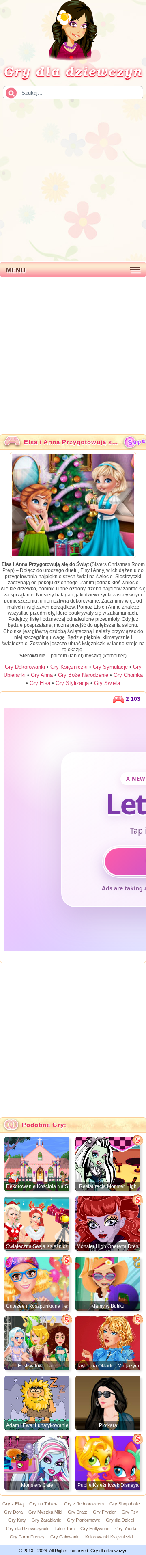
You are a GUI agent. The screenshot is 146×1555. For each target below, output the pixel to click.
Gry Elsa (40, 683)
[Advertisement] (73, 179)
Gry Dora (13, 1512)
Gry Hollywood (95, 1528)
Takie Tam (64, 1528)
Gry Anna (42, 675)
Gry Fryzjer (104, 1512)
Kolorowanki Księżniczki (109, 1536)
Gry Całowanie (64, 1536)
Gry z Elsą (13, 1503)
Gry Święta (107, 683)
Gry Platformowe (83, 1520)
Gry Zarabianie (46, 1520)
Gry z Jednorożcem (84, 1503)
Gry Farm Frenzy (27, 1536)
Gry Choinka (128, 675)
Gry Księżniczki (69, 667)
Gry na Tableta (43, 1503)
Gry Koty (17, 1520)
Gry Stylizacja (72, 683)
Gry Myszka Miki (45, 1512)
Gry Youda (125, 1528)
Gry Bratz (77, 1512)
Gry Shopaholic (125, 1503)
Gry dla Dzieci (120, 1520)
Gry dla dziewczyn (73, 71)
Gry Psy (130, 1512)
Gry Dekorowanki (25, 667)
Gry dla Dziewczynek (27, 1528)
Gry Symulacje (110, 667)
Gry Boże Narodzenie (83, 675)
